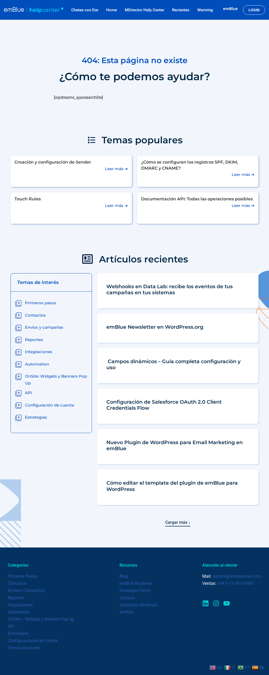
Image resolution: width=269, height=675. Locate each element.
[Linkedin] (205, 603)
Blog (124, 576)
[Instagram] (216, 603)
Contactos (17, 583)
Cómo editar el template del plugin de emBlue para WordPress (172, 486)
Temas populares (24, 647)
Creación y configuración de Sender (52, 162)
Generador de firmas (138, 604)
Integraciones (20, 604)
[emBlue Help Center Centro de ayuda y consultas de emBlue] (33, 10)
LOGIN (254, 10)
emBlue (126, 612)
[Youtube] (226, 603)
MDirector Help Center (144, 10)
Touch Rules (27, 198)
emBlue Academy (136, 583)
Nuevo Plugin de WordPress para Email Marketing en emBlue (174, 445)
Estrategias (18, 633)
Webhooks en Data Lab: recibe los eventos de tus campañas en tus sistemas (169, 289)
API (11, 626)
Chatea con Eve (84, 10)
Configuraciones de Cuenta (33, 640)
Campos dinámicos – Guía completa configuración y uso (173, 364)
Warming (205, 10)
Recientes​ (180, 10)
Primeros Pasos (22, 576)
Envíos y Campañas (26, 590)
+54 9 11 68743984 (235, 583)
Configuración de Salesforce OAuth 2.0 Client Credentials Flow (164, 405)
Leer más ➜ (116, 168)
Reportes (16, 597)
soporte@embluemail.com (237, 576)
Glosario (127, 597)
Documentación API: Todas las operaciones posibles (197, 198)
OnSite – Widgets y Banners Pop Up (41, 619)
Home (111, 10)
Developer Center (135, 590)
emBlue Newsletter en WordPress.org (154, 327)
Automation (19, 612)
